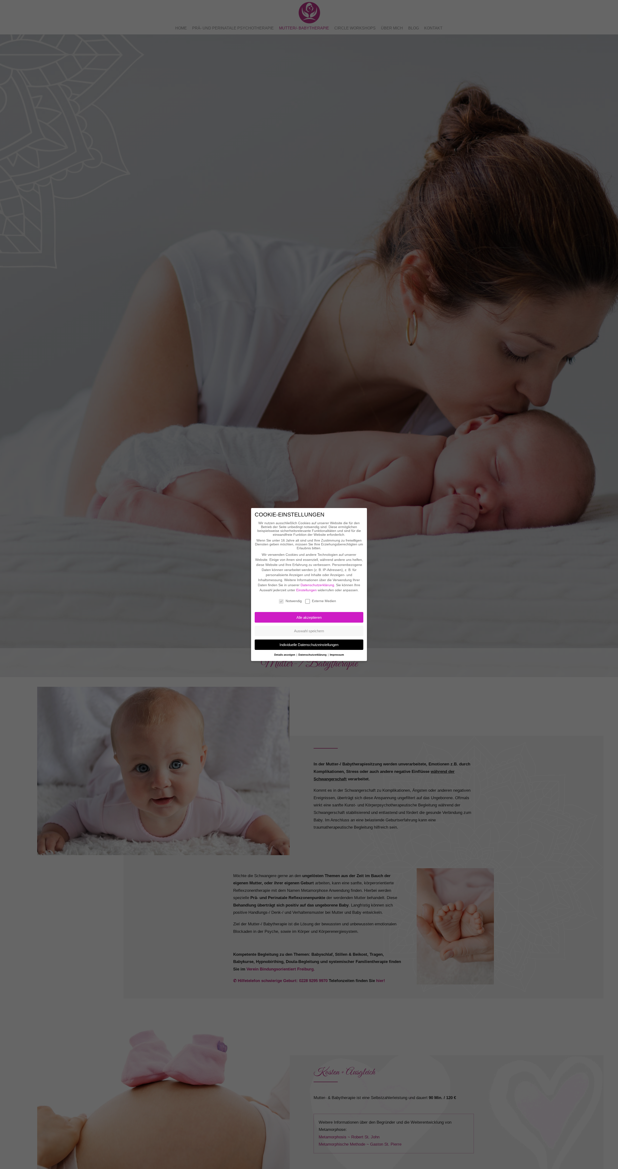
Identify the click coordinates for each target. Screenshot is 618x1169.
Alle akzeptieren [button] (309, 617)
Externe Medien (324, 601)
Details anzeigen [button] (285, 654)
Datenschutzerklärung (317, 585)
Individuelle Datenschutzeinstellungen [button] (309, 645)
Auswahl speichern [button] (309, 631)
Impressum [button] (337, 654)
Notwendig (294, 601)
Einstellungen (306, 590)
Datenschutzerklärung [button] (312, 654)
